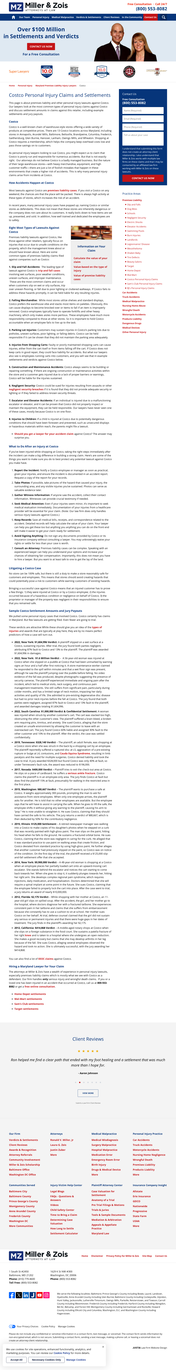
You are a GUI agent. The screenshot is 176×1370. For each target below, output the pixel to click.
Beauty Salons (134, 261)
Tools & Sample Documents (108, 1214)
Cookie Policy (48, 1326)
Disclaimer (97, 1255)
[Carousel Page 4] (88, 1082)
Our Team (24, 17)
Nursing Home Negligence (149, 1154)
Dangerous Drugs (131, 323)
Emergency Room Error (106, 1159)
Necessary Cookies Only (46, 1359)
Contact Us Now (41, 46)
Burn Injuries (134, 235)
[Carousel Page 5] (92, 1082)
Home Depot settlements (30, 994)
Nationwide (140, 1206)
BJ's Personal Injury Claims (140, 288)
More (53, 1154)
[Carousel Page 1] (76, 1082)
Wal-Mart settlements (28, 999)
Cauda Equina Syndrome (75, 753)
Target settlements (26, 1008)
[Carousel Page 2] (80, 1082)
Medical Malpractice (63, 17)
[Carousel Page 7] (100, 1082)
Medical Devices (131, 327)
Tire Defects (133, 257)
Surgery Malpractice (104, 1145)
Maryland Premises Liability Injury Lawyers (55, 85)
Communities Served (22, 1185)
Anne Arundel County (22, 1211)
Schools (131, 213)
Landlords (132, 239)
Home (13, 17)
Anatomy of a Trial (103, 1200)
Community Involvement (24, 1159)
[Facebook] (12, 1295)
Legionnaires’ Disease (138, 244)
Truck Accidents (131, 296)
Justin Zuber (57, 1149)
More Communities (21, 1226)
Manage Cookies (66, 1326)
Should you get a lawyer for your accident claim (44, 433)
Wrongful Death (131, 310)
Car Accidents (129, 292)
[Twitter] (19, 1295)
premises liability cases (62, 190)
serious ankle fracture (81, 773)
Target (130, 266)
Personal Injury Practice (148, 1133)
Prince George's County (23, 1201)
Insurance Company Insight (150, 1185)
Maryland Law (100, 1233)
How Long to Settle (62, 1228)
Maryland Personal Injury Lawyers (38, 7)
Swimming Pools (135, 230)
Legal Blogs (57, 1191)
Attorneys (56, 1133)
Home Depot (134, 270)
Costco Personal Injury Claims (142, 279)
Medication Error (102, 1154)
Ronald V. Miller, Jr (61, 1140)
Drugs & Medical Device (106, 1169)
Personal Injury (40, 17)
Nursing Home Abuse (133, 305)
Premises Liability (132, 200)
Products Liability (132, 318)
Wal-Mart (132, 274)
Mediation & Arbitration (107, 1219)
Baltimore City (18, 1191)
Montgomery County (22, 1206)
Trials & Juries (100, 1210)
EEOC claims (45, 958)
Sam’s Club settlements (29, 1003)
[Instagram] (46, 1295)
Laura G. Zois (58, 1145)
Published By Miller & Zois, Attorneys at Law (147, 7)
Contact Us (150, 17)
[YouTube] (39, 1295)
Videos (54, 1205)
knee (28, 935)
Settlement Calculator (64, 1233)
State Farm (140, 1216)
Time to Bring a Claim (63, 1214)
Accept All (16, 1359)
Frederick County (19, 1216)
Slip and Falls (134, 204)
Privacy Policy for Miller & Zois (122, 1255)
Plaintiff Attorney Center (107, 1185)
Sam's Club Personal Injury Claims (144, 283)
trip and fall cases (49, 270)
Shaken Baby (133, 252)
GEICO (136, 1201)
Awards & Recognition (22, 1149)
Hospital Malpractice (104, 1149)
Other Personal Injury (134, 332)
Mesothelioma (134, 248)
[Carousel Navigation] (88, 1082)
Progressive (140, 1211)
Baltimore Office (19, 1169)
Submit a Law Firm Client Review (88, 1103)
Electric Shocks (135, 222)
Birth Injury (99, 1164)
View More (88, 1093)
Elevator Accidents (136, 226)
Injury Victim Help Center (66, 1185)
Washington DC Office (22, 1174)
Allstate (138, 1191)
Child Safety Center (62, 1210)
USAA (136, 1221)
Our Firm (14, 1133)
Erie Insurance (142, 1196)
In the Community (132, 17)
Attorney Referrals (20, 1154)
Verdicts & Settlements (88, 17)
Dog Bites (132, 208)
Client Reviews (111, 17)
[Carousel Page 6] (96, 1082)
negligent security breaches (26, 389)
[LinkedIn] (26, 1295)
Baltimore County (20, 1196)
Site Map (147, 1255)
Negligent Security (136, 217)
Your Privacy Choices (27, 1326)
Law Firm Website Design (150, 1347)
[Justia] (33, 1295)
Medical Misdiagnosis (105, 1140)
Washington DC (18, 1221)
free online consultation (40, 986)
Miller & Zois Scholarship (24, 1164)
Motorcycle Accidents (134, 314)
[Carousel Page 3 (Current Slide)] (84, 1082)
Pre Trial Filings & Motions (108, 1205)
